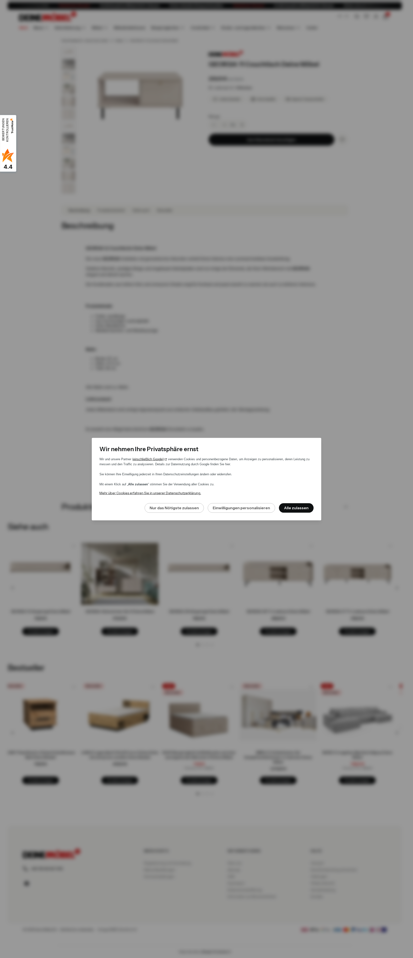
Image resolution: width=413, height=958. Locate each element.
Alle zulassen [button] (296, 507)
